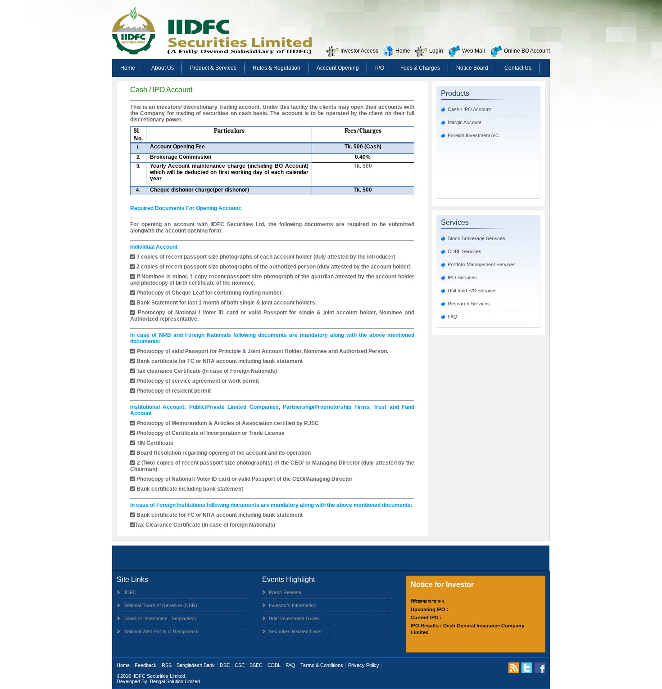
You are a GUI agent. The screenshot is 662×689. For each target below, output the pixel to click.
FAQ (453, 316)
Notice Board (472, 68)
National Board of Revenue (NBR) (160, 605)
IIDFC (129, 592)
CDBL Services (464, 251)
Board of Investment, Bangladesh (159, 618)
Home (402, 51)
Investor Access (359, 51)
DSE (225, 665)
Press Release (285, 592)
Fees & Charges (420, 68)
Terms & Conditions (321, 665)
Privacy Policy (363, 665)
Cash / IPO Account (469, 109)
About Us (162, 68)
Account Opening (338, 68)
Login (436, 51)
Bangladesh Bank (196, 665)
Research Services (469, 303)
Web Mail (473, 51)
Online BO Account (527, 51)
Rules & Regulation (276, 68)
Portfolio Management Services (482, 264)
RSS (167, 665)
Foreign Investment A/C (473, 135)
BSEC (256, 665)
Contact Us (517, 68)
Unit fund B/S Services (472, 290)
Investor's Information (292, 605)
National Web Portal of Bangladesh (161, 631)
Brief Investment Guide (294, 618)
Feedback (146, 665)
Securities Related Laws (295, 631)
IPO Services (462, 277)
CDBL (274, 665)
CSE (240, 665)
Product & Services (213, 68)
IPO (379, 68)
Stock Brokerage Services (476, 238)
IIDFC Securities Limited (158, 676)
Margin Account (464, 122)
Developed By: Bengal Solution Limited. (159, 681)
